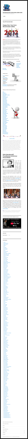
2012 (18, 140)
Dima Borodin (5, 111)
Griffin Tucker (6, 300)
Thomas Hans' (4, 149)
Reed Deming (5, 125)
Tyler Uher (5, 405)
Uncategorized (6, 407)
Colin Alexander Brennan (11, 143)
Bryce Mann (5, 267)
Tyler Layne (4, 68)
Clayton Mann (6, 275)
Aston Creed (5, 260)
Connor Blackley (5, 107)
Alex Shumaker (6, 251)
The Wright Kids (5, 84)
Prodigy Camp (6, 355)
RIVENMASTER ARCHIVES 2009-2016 (12, 12)
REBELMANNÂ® (6, 359)
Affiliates (5, 245)
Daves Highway (5, 77)
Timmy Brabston (6, 396)
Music (19, 147)
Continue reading (11, 138)
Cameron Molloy (6, 269)
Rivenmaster (5, 140)
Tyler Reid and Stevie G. (7, 404)
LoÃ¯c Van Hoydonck (6, 120)
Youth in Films (8, 150)
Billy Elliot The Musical (7, 262)
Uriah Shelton (5, 69)
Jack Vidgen (4, 114)
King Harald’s (17, 178)
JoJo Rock (5, 316)
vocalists (4, 150)
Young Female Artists (7, 412)
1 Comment (12, 150)
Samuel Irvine (6, 365)
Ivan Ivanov (5, 302)
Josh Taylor (4, 117)
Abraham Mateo (6, 243)
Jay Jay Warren (6, 308)
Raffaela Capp (5, 357)
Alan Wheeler (5, 248)
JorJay (4, 320)
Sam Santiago (5, 127)
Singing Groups (6, 374)
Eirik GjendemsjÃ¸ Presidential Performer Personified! (10, 156)
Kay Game (5, 326)
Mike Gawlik (4, 123)
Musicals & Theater (6, 345)
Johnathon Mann (6, 314)
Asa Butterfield (18, 63)
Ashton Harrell (6, 259)
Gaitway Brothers (6, 297)
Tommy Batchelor (5, 133)
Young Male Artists (6, 413)
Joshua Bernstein (5, 118)
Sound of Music (6, 375)
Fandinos (5, 295)
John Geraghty (5, 115)
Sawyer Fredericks (6, 367)
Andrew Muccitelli (6, 254)
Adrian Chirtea (6, 244)
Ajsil (3, 91)
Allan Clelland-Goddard (7, 253)
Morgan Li (4, 124)
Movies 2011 (17, 147)
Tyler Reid (5, 403)
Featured (11, 140)
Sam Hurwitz (5, 362)
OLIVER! (5, 352)
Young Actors (5, 411)
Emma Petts (5, 293)
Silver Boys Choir (15, 202)
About (4, 425)
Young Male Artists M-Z (7, 417)
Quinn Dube (5, 356)
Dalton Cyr (4, 108)
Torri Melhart (5, 401)
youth (5, 150)
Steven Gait (5, 380)
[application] (12, 223)
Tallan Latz (4, 130)
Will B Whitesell (6, 410)
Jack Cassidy (5, 304)
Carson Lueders (7, 142)
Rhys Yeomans (5, 126)
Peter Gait (5, 353)
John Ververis (5, 312)
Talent (8, 148)
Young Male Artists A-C (7, 414)
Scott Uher (5, 368)
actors (20, 140)
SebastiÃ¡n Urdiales (6, 370)
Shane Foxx (4, 129)
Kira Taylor (5, 327)
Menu (4, 16)
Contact (4, 434)
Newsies (5, 348)
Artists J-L (5, 256)
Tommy (5, 398)
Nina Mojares (5, 351)
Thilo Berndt (4, 131)
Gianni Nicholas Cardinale (7, 299)
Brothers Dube (6, 265)
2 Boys (4, 75)
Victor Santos (5, 409)
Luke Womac (5, 121)
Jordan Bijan (5, 318)
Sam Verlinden (5, 128)
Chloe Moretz (18, 64)
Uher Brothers (5, 85)
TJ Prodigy (5, 397)
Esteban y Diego (6, 294)
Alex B (4, 250)
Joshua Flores (5, 119)
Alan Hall (5, 247)
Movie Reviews (6, 344)
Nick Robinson (6, 350)
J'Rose (4, 303)
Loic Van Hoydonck (17, 146)
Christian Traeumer (18, 142)
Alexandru (5, 252)
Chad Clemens (10, 142)
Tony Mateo (5, 400)
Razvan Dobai (5, 358)
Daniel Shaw (4, 110)
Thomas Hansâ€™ (5, 132)
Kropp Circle (4, 80)
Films (3, 145)
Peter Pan (5, 354)
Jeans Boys (5, 310)
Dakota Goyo (18, 67)
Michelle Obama (8, 180)
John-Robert (5, 313)
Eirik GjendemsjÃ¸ (5, 113)
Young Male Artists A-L (7, 415)
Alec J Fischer (5, 249)
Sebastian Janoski (6, 369)
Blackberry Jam (6, 263)
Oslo (13, 180)
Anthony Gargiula (6, 255)
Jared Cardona (6, 307)
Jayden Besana (6, 309)
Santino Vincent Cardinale (7, 366)
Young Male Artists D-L (7, 416)
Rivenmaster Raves (5, 423)
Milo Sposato (5, 343)
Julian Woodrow (6, 325)
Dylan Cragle (4, 112)
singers (6, 148)
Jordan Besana (6, 317)
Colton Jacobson (16, 143)
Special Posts (14, 140)
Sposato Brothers (6, 378)
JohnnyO (5, 315)
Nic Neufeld (5, 349)
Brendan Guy (5, 264)
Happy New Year (6, 145)
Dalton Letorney (5, 109)
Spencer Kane (6, 377)
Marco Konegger (5, 122)
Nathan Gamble (6, 347)
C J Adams (5, 268)
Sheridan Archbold (6, 373)
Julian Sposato (6, 324)
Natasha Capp (6, 346)
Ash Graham (5, 258)
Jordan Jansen (5, 116)
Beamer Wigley (6, 261)
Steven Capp (5, 379)
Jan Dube (5, 306)
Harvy (4, 301)
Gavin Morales (6, 298)
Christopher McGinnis (5, 143)
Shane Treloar (6, 372)
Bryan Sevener (6, 266)
